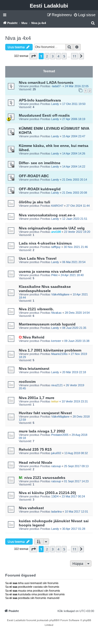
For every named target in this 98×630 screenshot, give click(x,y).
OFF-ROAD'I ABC (34, 176)
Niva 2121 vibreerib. (36, 309)
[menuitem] (84, 15)
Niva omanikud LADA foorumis (46, 82)
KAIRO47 (57, 205)
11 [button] (74, 56)
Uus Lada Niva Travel (37, 258)
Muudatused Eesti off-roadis (44, 115)
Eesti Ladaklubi (49, 6)
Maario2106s (59, 353)
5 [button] (64, 56)
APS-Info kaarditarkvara (40, 100)
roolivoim (27, 381)
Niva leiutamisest (34, 368)
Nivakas (56, 312)
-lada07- (56, 86)
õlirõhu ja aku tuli (34, 202)
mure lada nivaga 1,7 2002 (42, 431)
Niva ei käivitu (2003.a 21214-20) (47, 493)
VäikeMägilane (60, 294)
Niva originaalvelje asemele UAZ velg (52, 228)
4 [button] (58, 56)
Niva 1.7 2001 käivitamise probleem (50, 350)
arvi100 (56, 231)
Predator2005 (59, 434)
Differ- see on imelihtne (39, 163)
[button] (33, 56)
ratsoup (56, 466)
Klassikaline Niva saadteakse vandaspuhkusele (45, 288)
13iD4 (55, 496)
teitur (55, 401)
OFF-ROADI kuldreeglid (40, 189)
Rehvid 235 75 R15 (35, 449)
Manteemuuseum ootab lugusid (47, 324)
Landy (55, 103)
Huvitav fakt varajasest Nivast (45, 413)
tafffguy (56, 246)
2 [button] (47, 56)
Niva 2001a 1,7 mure (36, 398)
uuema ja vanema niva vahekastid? (50, 271)
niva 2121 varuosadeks (42, 478)
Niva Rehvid (31, 337)
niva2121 (57, 385)
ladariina (56, 511)
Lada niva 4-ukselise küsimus (45, 243)
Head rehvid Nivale (35, 462)
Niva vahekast (31, 508)
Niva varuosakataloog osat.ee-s (47, 215)
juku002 (56, 453)
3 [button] (53, 56)
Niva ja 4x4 (18, 38)
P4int (54, 275)
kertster (56, 340)
